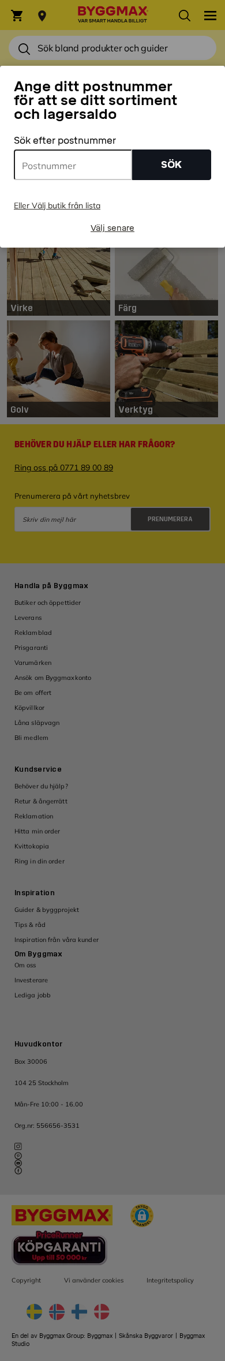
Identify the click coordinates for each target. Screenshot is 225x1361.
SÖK (171, 164)
